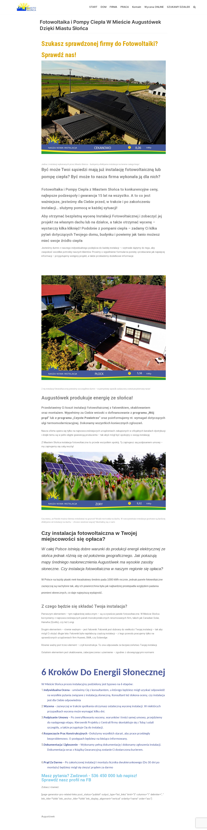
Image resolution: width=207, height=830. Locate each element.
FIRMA (113, 6)
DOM (103, 6)
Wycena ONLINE (154, 6)
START (93, 6)
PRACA (124, 6)
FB (88, 779)
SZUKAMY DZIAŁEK (178, 6)
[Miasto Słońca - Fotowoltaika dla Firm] (27, 7)
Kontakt (136, 6)
